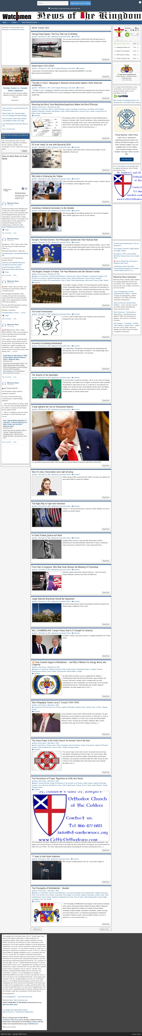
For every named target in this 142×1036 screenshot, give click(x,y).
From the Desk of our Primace (52, 707)
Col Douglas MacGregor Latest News (64, 68)
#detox (13, 269)
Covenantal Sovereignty (96, 276)
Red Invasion (89, 280)
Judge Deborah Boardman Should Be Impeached (53, 599)
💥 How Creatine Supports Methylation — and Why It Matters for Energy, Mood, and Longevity (69, 663)
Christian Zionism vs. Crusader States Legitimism (15, 89)
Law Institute (76, 895)
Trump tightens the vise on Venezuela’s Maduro (52, 406)
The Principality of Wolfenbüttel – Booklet (50, 888)
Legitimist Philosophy (38, 111)
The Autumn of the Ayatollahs (45, 375)
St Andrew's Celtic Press (11, 1019)
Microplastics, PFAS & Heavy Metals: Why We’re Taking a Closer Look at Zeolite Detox (126, 256)
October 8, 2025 (54, 705)
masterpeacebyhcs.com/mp (10, 312)
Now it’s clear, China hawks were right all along (52, 472)
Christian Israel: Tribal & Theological (77, 276)
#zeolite (4, 267)
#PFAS (18, 267)
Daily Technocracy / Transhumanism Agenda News (18, 1012)
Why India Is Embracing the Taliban (47, 176)
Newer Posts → (105, 929)
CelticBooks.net (33, 1024)
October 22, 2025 (45, 36)
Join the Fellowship (127, 80)
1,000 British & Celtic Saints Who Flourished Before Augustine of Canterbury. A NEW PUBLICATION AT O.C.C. (127, 268)
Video (7, 230)
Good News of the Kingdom (95, 109)
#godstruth (5, 227)
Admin (35, 36)
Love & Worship (43, 785)
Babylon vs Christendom (40, 276)
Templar (38, 113)
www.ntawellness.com (9, 371)
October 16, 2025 (45, 314)
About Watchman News (29, 22)
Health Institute (71, 669)
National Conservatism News (61, 36)
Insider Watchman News (25, 997)
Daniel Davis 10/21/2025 (43, 66)
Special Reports (71, 671)
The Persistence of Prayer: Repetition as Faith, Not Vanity (57, 778)
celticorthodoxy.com (123, 166)
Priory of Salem (90, 111)
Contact (14, 22)
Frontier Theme (136, 1034)
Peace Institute (90, 278)
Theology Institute (46, 113)
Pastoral (81, 111)
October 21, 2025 (45, 68)
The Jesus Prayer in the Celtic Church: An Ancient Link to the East (61, 740)
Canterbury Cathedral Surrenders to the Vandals (53, 208)
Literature (48, 111)
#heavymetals (6, 269)
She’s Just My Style (8, 129)
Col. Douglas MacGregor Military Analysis (15, 1010)
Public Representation (78, 280)
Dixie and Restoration (87, 893)
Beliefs (51, 109)
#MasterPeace (19, 269)
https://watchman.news (21, 1000)
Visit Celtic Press (126, 159)
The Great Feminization (42, 311)
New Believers (56, 111)
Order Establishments (72, 111)
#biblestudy (12, 227)
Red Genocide (61, 671)
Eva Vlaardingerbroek (9, 997)
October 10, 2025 (45, 506)
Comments (76, 36)
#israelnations (20, 227)
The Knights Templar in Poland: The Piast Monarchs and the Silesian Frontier (66, 271)
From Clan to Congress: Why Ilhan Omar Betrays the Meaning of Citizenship (65, 567)
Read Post (106, 59)
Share (14, 233)
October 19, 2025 (54, 107)
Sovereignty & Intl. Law (39, 899)
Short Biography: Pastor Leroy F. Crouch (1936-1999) (55, 702)
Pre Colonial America (54, 280)
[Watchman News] (8, 190)
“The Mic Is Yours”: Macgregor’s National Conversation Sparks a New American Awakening (67, 84)
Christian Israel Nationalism (57, 276)
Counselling (73, 109)
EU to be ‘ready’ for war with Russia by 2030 (51, 144)
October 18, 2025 (54, 274)
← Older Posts (36, 929)
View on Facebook (6, 233)
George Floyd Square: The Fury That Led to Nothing (54, 34)
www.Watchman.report (17, 29)
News (4, 22)
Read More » (15, 100)
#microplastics (11, 267)
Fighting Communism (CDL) (57, 669)
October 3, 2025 (54, 743)
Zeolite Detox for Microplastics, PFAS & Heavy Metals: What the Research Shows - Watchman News (15, 357)
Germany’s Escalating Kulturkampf (47, 343)
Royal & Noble (98, 280)
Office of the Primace (39, 107)
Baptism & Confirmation (40, 109)
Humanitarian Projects (83, 669)
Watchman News (13, 203)
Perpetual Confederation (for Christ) (62, 897)
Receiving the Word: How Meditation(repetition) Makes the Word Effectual (65, 104)
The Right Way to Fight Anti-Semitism (48, 503)
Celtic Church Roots (39, 745)
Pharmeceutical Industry (39, 671)
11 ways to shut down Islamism (46, 856)
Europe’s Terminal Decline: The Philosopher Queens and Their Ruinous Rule (65, 239)
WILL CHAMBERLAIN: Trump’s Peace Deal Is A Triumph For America (62, 630)
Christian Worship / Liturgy (61, 109)
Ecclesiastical (82, 109)
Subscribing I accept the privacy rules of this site (65, 8)
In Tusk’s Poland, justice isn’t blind (47, 535)
